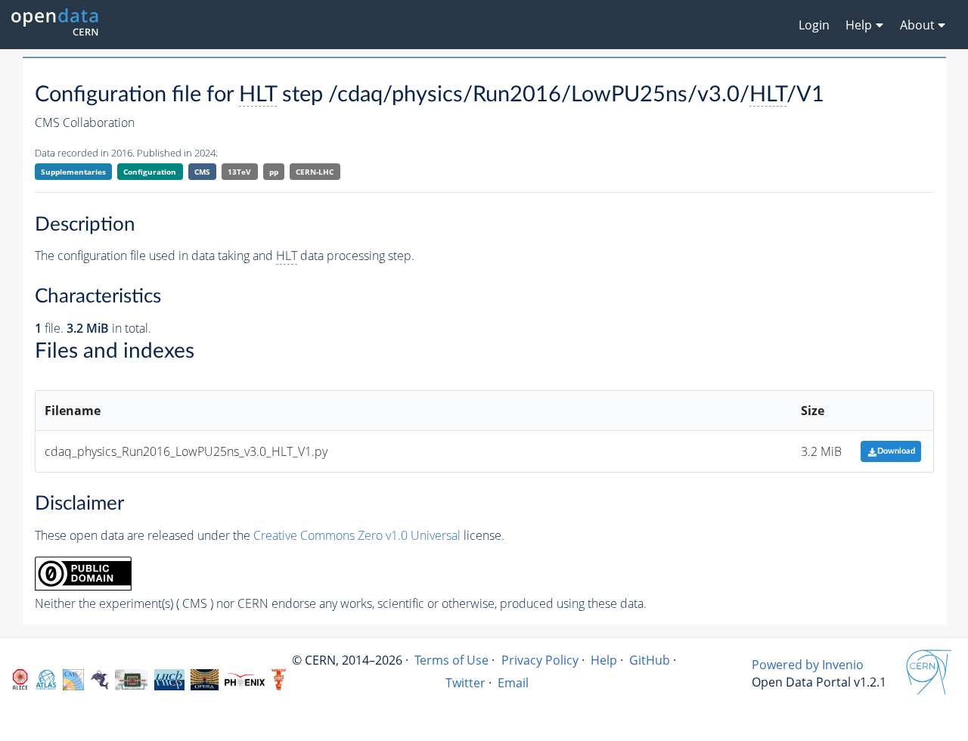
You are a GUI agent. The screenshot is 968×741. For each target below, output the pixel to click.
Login (814, 25)
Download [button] (896, 451)
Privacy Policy (540, 660)
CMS (202, 171)
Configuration (149, 171)
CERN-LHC (315, 171)
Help (604, 660)
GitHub (649, 660)
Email (513, 682)
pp (273, 171)
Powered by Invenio (808, 664)
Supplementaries (73, 171)
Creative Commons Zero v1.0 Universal (357, 535)
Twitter (465, 682)
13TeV (239, 171)
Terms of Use (451, 660)
